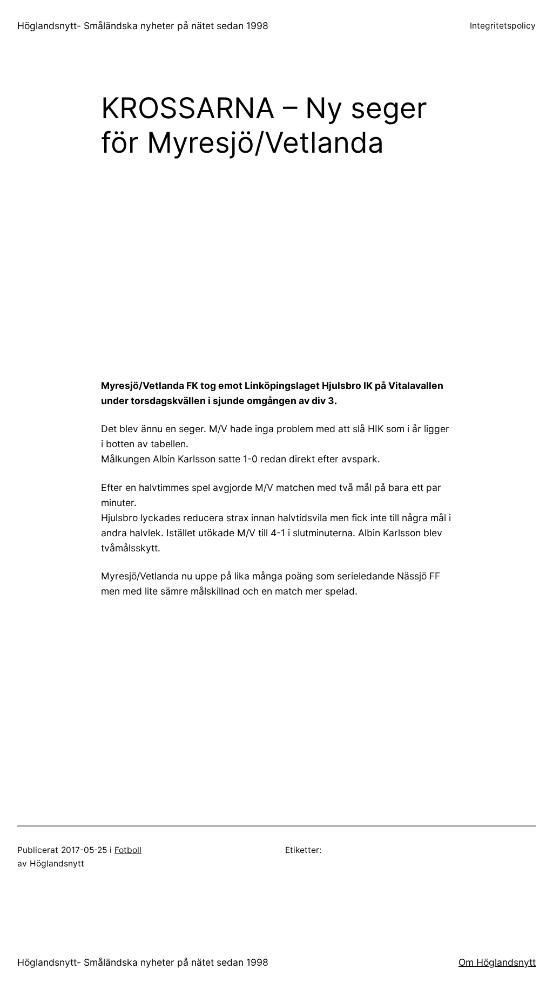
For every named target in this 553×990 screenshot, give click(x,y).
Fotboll (127, 850)
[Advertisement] (327, 254)
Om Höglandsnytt (497, 962)
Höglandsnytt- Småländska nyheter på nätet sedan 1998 (142, 25)
